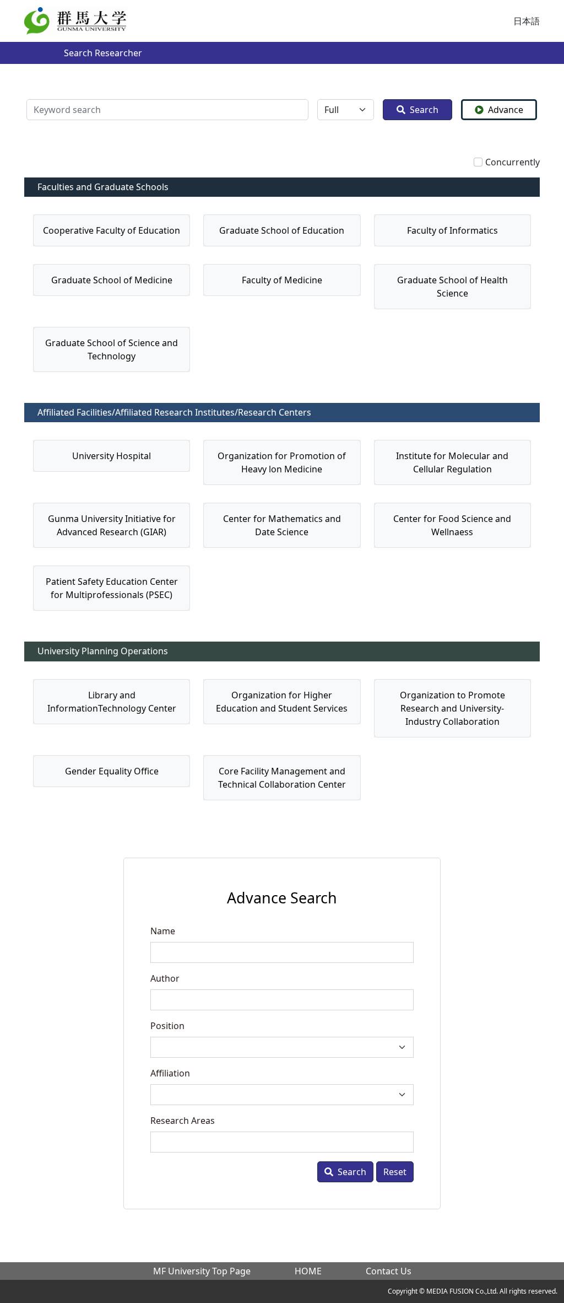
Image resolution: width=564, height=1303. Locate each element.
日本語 (526, 21)
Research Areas (182, 1120)
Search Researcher (103, 53)
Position (167, 1026)
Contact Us (388, 1271)
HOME (308, 1271)
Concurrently (512, 162)
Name (162, 931)
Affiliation (170, 1073)
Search (424, 110)
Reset (394, 1172)
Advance (505, 110)
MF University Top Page (202, 1271)
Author (165, 978)
